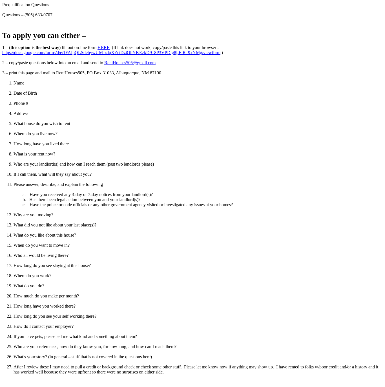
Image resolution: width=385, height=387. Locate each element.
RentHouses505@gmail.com (130, 62)
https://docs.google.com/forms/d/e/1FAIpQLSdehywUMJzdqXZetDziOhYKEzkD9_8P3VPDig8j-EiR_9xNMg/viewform (111, 52)
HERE (104, 47)
